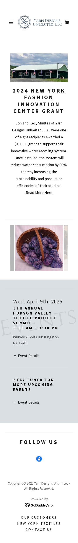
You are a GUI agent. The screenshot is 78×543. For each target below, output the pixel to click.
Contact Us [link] (39, 529)
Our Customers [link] (39, 517)
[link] (38, 22)
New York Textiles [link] (39, 523)
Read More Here (39, 192)
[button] (11, 22)
